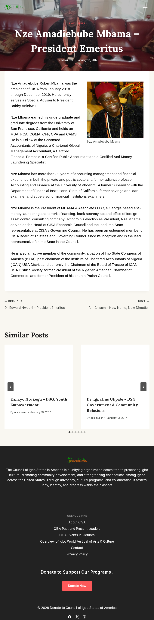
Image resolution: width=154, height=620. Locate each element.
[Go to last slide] (11, 386)
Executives (77, 23)
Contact (77, 548)
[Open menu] (144, 7)
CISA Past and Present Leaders (77, 529)
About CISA (77, 522)
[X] (77, 617)
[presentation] (39, 367)
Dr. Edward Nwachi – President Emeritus (35, 305)
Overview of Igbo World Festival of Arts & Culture (77, 541)
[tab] (69, 432)
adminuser (67, 60)
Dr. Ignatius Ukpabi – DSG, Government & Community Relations (112, 405)
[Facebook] (69, 617)
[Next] (143, 386)
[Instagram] (84, 617)
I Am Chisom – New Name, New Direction (118, 305)
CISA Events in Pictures (77, 535)
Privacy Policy (77, 554)
